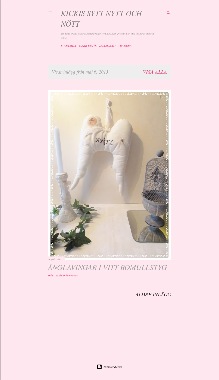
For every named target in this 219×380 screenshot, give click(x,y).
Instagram (107, 46)
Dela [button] (50, 275)
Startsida (68, 46)
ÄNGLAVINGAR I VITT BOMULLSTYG (107, 267)
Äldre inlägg (153, 294)
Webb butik (88, 46)
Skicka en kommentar (67, 275)
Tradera (125, 46)
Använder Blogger (113, 366)
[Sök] (168, 12)
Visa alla (155, 71)
